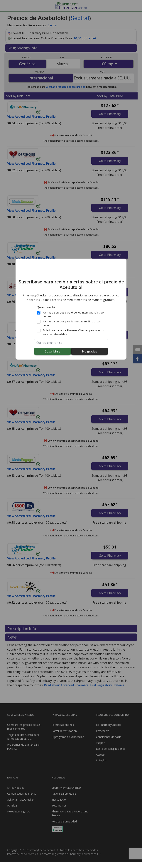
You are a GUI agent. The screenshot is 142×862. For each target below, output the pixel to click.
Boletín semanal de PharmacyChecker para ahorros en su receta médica (74, 332)
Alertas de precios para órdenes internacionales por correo (74, 314)
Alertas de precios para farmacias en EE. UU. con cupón (72, 323)
